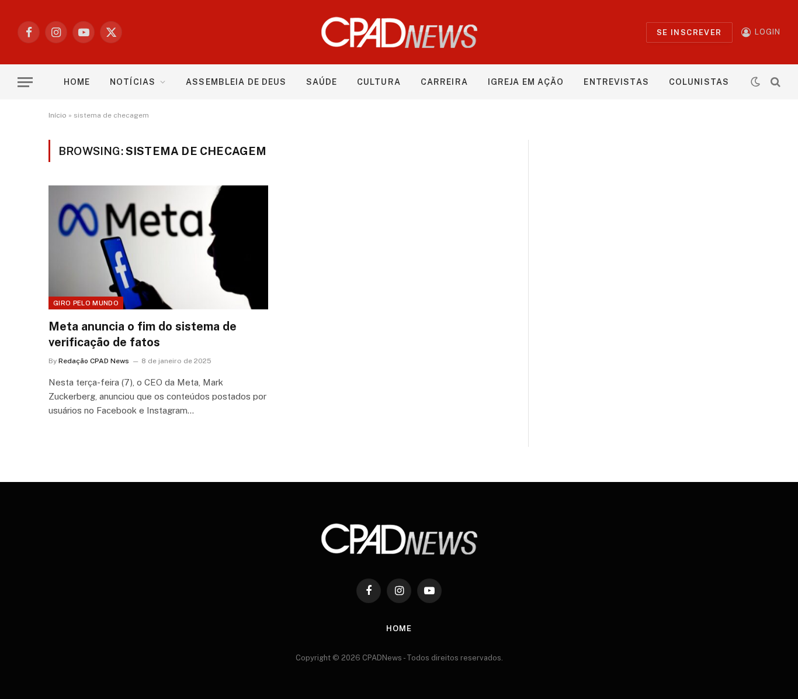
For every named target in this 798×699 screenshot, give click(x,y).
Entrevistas (616, 82)
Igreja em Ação (526, 82)
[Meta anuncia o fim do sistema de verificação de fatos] (158, 247)
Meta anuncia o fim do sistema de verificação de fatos (142, 334)
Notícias (132, 82)
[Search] (774, 82)
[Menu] (25, 82)
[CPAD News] (399, 32)
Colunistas (699, 82)
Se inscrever (689, 32)
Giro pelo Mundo (86, 303)
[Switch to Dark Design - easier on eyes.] (755, 82)
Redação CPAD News (93, 361)
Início (57, 115)
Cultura (379, 82)
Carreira (444, 82)
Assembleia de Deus (236, 82)
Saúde (321, 82)
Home (77, 82)
